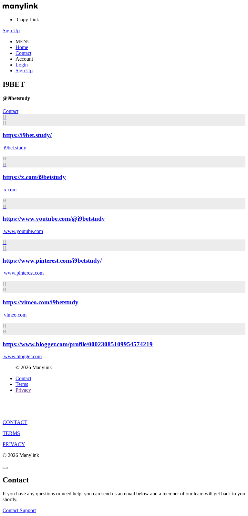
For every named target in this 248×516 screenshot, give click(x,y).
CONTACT (15, 422)
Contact (23, 53)
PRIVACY (14, 444)
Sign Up (11, 30)
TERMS (11, 433)
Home (22, 47)
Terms (22, 384)
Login (22, 64)
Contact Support (19, 510)
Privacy (23, 390)
